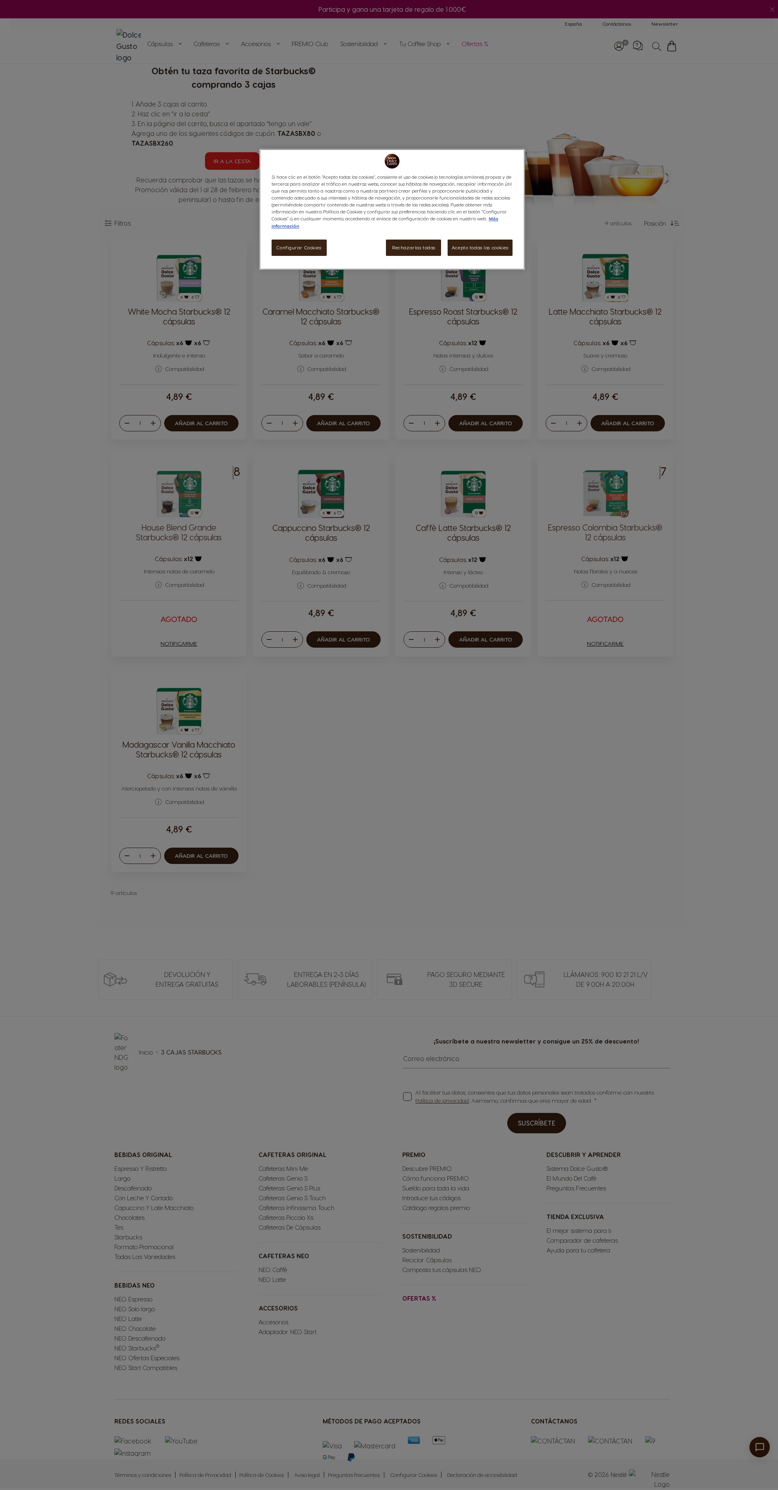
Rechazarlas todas (413, 247)
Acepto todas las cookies (480, 247)
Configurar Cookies (298, 247)
